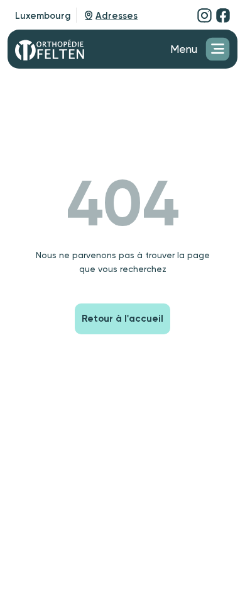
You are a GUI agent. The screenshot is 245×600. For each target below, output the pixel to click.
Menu (183, 49)
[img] (204, 15)
